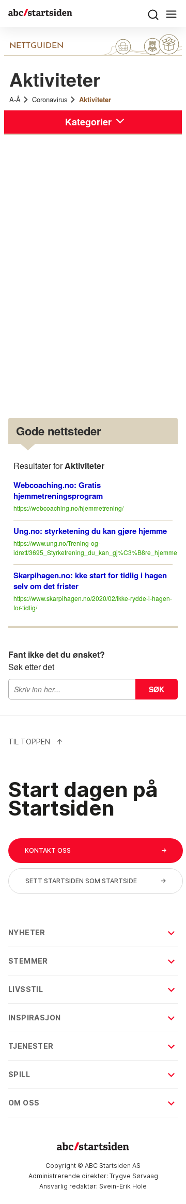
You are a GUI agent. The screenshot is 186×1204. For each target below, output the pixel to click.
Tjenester (31, 1046)
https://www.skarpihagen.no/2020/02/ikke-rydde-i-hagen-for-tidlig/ (92, 603)
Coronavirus (50, 99)
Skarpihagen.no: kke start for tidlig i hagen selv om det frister (90, 581)
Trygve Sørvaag (134, 1176)
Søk (156, 689)
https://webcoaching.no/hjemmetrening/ (68, 507)
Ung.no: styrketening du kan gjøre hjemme (90, 530)
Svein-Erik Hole (123, 1186)
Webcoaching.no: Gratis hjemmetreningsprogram (58, 490)
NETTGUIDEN (36, 46)
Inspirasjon (34, 1017)
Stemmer (28, 960)
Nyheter (26, 932)
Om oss (23, 1102)
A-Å (15, 99)
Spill (19, 1074)
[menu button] (153, 13)
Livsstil (25, 989)
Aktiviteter (95, 99)
